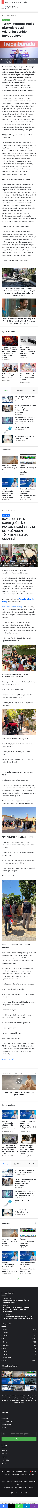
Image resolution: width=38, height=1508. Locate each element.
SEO (29, 1474)
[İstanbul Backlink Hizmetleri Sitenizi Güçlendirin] (30, 1388)
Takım (20, 1487)
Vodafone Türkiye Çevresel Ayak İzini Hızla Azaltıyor (8, 376)
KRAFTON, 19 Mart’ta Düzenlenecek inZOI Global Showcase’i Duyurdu (27, 377)
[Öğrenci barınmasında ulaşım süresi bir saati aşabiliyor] (28, 459)
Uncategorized (7, 1357)
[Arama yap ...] (35, 8)
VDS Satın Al (18, 1481)
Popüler (6, 390)
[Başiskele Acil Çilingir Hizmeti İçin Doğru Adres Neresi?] (30, 1381)
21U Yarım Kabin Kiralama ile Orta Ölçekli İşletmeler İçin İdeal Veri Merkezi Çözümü (25, 420)
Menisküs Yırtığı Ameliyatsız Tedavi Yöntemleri (25, 437)
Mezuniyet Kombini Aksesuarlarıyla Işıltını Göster (10, 468)
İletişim (4, 1427)
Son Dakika (5, 1460)
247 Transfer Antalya (23, 427)
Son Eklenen (18, 390)
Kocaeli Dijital (16, 1474)
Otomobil (6, 1345)
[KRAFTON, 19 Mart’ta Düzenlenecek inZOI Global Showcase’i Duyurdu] (28, 367)
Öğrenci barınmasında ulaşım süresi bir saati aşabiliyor (28, 469)
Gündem (5, 1339)
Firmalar (5, 1336)
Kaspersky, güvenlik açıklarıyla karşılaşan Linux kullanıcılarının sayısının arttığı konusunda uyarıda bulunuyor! (10, 352)
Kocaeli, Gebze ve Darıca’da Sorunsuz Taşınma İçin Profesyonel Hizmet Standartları (25, 409)
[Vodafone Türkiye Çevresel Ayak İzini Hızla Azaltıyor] (10, 367)
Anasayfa (6, 15)
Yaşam (5, 1361)
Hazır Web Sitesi (7, 1481)
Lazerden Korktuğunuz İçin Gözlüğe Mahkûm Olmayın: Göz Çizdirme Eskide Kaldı (9, 493)
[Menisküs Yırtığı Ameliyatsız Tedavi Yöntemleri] (7, 439)
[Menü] (3, 8)
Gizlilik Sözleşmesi (7, 1421)
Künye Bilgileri (6, 1424)
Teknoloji (13, 15)
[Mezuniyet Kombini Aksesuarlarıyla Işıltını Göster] (10, 459)
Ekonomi (5, 1332)
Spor (4, 1348)
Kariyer (5, 1342)
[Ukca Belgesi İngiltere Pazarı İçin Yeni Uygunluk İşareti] (7, 399)
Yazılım (4, 1463)
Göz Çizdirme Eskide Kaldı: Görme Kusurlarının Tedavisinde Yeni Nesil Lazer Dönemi (28, 493)
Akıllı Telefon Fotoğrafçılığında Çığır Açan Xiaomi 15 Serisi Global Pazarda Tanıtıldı (28, 351)
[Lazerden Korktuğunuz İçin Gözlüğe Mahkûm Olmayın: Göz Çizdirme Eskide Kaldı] (10, 482)
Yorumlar (32, 390)
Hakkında (14, 1487)
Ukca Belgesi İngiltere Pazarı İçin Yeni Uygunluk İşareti (25, 398)
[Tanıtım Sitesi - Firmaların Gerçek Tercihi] (13, 7)
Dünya (5, 1329)
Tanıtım (5, 1351)
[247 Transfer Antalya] (7, 430)
